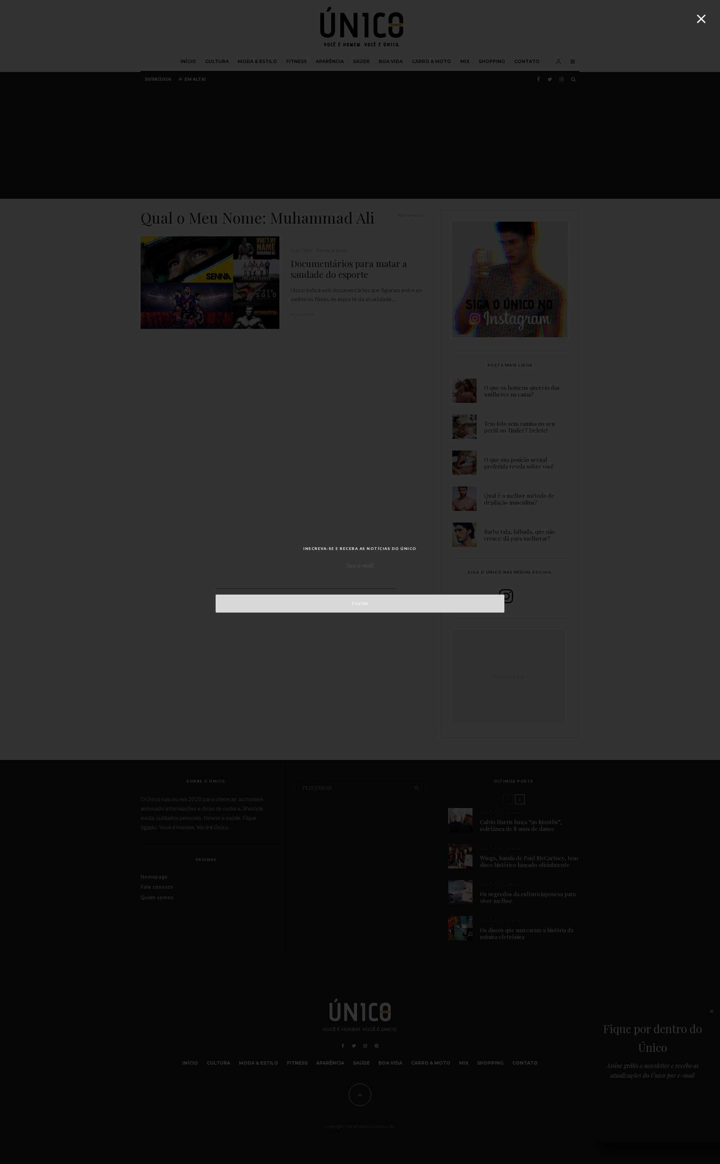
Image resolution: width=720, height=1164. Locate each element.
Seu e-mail (360, 565)
